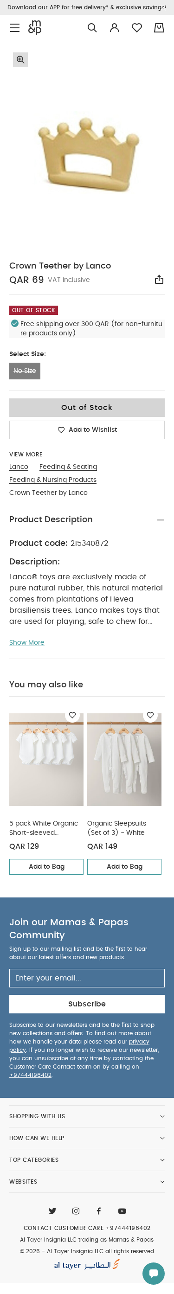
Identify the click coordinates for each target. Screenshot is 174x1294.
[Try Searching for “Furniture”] (92, 28)
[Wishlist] (72, 715)
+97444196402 (30, 1075)
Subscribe (87, 1004)
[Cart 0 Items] (159, 28)
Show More (27, 643)
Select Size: (27, 354)
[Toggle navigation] (14, 28)
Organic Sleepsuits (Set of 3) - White (116, 828)
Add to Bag (46, 867)
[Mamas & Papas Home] (34, 27)
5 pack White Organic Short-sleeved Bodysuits (43, 829)
